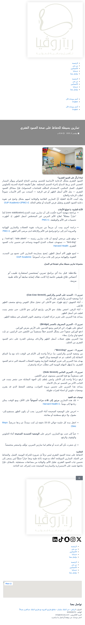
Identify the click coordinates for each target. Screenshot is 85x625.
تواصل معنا (74, 74)
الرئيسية (75, 63)
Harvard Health (60, 246)
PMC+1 (45, 220)
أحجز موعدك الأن (72, 99)
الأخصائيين (74, 68)
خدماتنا (75, 71)
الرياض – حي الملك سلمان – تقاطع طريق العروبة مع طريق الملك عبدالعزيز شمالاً (47, 610)
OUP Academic (23, 257)
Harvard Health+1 (51, 404)
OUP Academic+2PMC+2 (16, 202)
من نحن (75, 66)
